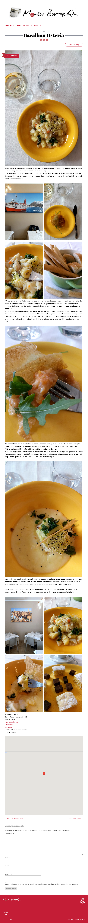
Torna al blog (74, 45)
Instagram (9, 727)
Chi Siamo (6, 912)
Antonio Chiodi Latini (14, 819)
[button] (44, 773)
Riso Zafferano (76, 819)
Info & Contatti (35, 25)
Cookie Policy (7, 919)
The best (25, 25)
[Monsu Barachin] (44, 12)
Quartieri (17, 25)
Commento (10, 834)
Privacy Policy (7, 917)
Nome (8, 857)
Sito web (8, 874)
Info (4, 910)
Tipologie (8, 25)
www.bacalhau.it (11, 722)
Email (7, 866)
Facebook (9, 725)
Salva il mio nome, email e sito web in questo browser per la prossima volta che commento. (42, 884)
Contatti (5, 914)
